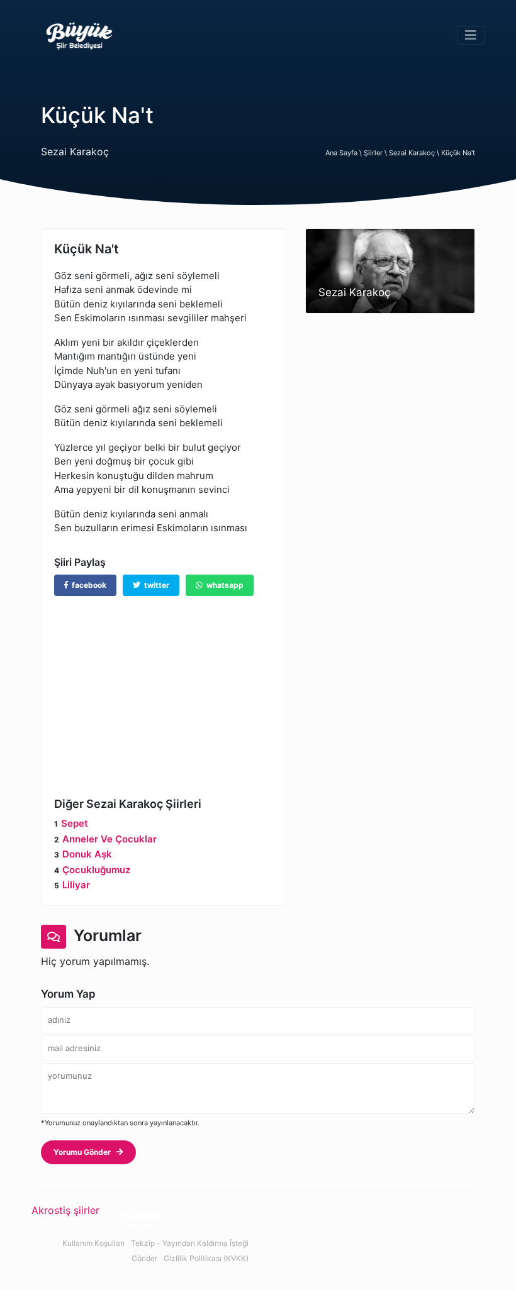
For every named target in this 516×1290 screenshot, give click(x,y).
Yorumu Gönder (84, 1152)
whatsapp (223, 585)
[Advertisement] (163, 687)
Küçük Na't (458, 152)
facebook (87, 585)
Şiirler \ (376, 152)
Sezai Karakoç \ (415, 152)
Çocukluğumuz (96, 870)
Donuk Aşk (87, 854)
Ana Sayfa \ (344, 152)
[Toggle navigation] (471, 35)
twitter (154, 585)
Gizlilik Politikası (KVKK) (206, 1258)
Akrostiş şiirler (65, 1210)
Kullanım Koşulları (93, 1243)
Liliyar (76, 885)
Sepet (74, 823)
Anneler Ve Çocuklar (109, 839)
